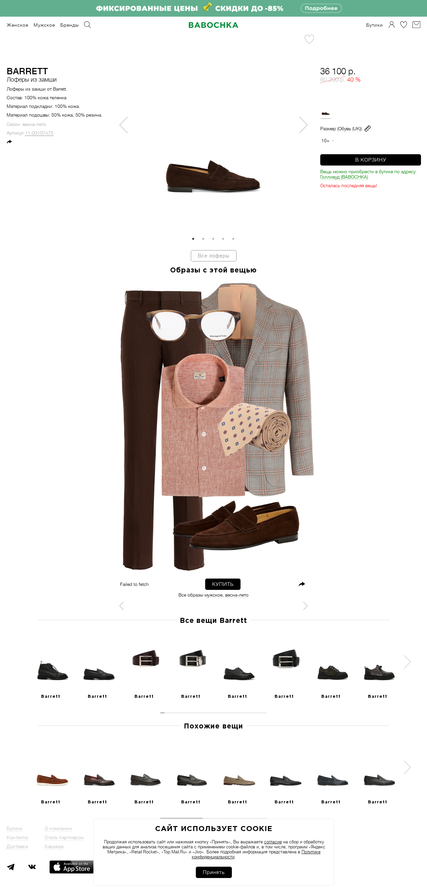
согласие (273, 841)
